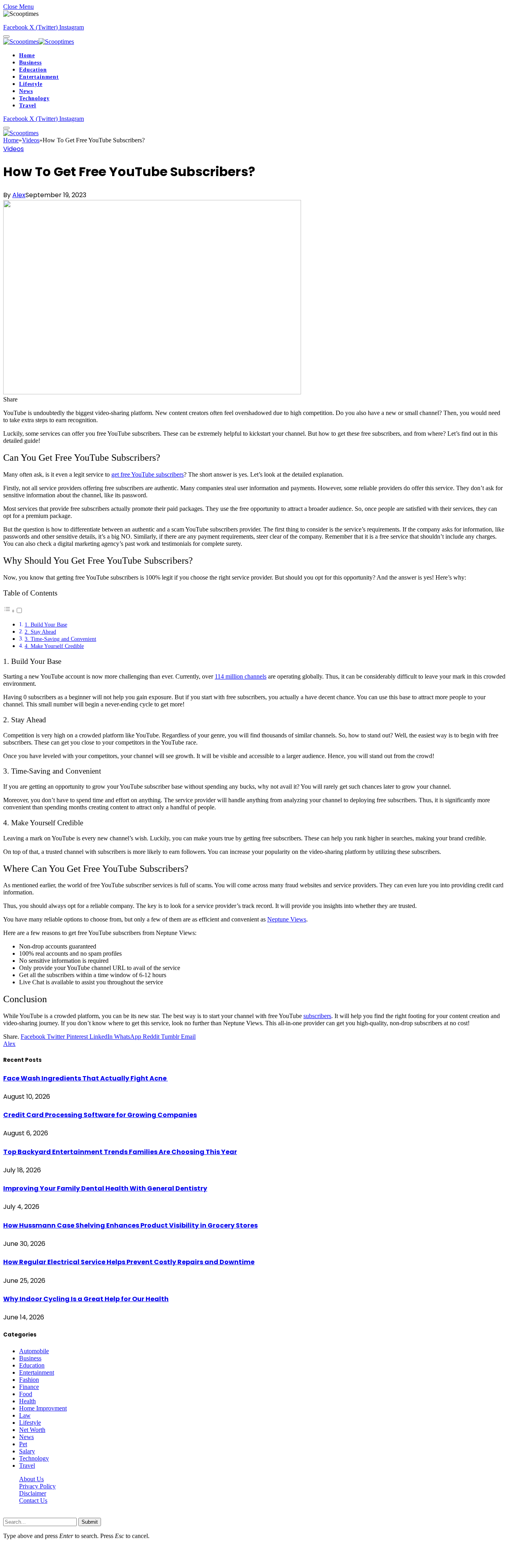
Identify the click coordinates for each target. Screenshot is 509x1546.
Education (33, 70)
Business (30, 63)
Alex (18, 195)
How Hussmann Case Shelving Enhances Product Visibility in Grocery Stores (130, 1225)
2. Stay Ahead (40, 631)
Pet (23, 1444)
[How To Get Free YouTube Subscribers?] (152, 392)
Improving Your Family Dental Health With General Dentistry (105, 1188)
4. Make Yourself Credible (54, 646)
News (26, 91)
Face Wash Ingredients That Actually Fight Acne (85, 1078)
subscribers (317, 1016)
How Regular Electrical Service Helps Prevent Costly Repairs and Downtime (128, 1262)
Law (25, 1415)
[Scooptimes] (38, 41)
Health (27, 1401)
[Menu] (6, 36)
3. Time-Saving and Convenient (60, 639)
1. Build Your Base (46, 624)
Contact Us (33, 1500)
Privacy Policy (37, 1486)
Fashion (29, 1379)
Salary (27, 1451)
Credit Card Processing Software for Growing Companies (100, 1114)
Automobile (34, 1351)
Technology (34, 98)
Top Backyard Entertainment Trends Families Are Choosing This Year (120, 1151)
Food (25, 1394)
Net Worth (32, 1429)
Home (27, 55)
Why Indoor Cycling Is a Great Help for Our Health (86, 1299)
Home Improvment (43, 1408)
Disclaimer (32, 1493)
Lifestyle (31, 84)
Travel (27, 106)
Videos (13, 148)
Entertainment (39, 77)
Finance (29, 1386)
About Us (31, 1479)
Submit (90, 1522)
